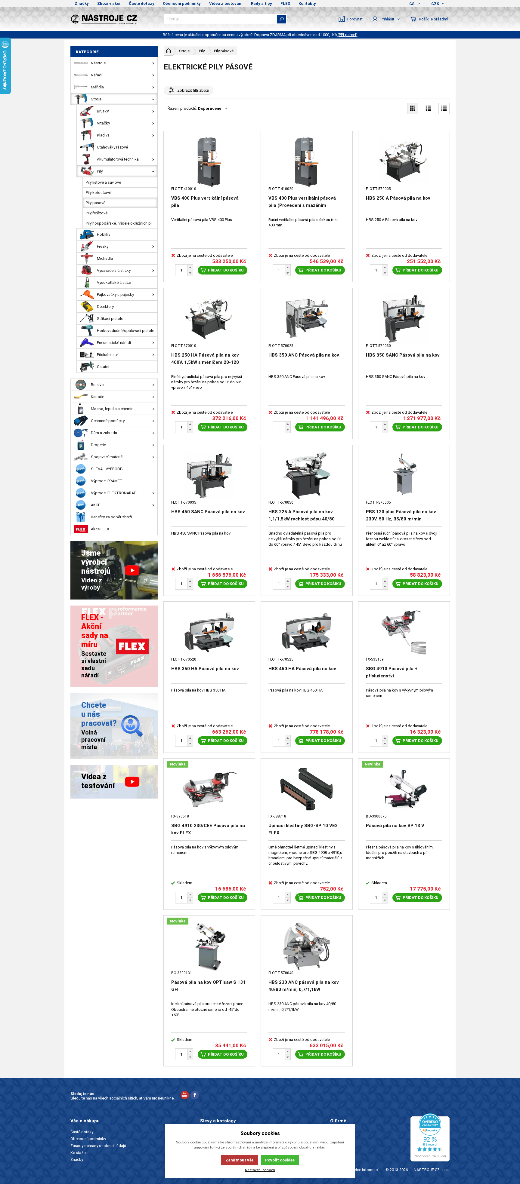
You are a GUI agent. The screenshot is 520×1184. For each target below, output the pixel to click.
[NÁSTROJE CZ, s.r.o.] (114, 19)
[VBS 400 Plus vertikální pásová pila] (209, 162)
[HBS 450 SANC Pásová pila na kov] (209, 476)
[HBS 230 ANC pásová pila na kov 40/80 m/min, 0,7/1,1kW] (306, 946)
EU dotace (339, 1152)
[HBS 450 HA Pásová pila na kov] (306, 632)
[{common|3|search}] (281, 19)
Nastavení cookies (260, 1170)
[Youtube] (185, 1096)
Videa (335, 1145)
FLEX (285, 3)
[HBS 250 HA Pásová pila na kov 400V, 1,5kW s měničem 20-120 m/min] (209, 319)
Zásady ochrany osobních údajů (98, 1145)
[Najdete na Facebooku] (194, 1096)
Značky (82, 3)
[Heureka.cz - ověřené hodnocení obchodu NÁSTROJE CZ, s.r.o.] (430, 1137)
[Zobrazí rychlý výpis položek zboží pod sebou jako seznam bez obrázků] (444, 108)
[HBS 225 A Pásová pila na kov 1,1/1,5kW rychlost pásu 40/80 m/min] (306, 476)
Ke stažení (79, 1152)
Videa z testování (226, 3)
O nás (335, 1132)
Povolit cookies (280, 1160)
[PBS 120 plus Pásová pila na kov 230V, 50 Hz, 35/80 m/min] (404, 476)
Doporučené (209, 108)
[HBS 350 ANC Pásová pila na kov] (306, 319)
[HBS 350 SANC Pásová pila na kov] (404, 319)
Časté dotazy (141, 3)
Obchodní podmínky (182, 3)
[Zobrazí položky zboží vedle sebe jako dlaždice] (412, 108)
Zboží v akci (108, 3)
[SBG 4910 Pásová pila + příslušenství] (404, 632)
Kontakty (307, 3)
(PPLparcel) (348, 34)
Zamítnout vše (239, 1160)
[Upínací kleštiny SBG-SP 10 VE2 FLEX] (306, 789)
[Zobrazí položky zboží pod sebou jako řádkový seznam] (428, 108)
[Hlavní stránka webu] (168, 51)
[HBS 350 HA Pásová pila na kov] (209, 632)
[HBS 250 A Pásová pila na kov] (404, 162)
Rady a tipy (261, 3)
